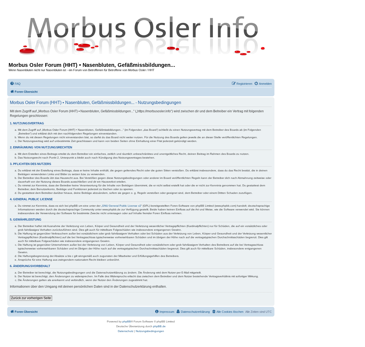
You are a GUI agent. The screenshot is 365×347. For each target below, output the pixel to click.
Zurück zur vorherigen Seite (31, 298)
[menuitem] (15, 83)
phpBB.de (159, 326)
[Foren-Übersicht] (141, 35)
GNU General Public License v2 (121, 205)
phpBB (126, 321)
